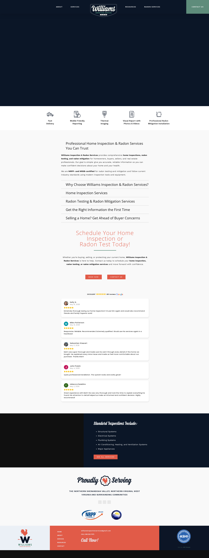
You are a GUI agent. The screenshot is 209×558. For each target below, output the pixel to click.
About (60, 535)
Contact (60, 546)
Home (59, 532)
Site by (184, 547)
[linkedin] (109, 502)
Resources (61, 542)
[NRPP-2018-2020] (92, 511)
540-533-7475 (89, 534)
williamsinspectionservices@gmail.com (96, 531)
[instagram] (100, 502)
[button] (105, 145)
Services (60, 539)
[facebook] (104, 502)
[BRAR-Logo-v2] (116, 511)
